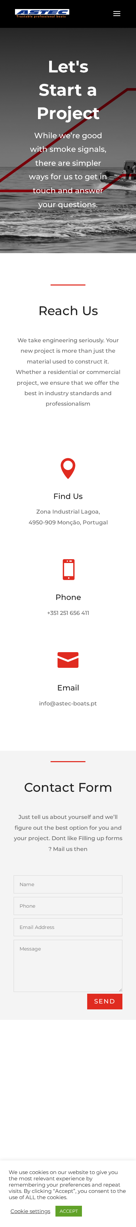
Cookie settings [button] (30, 1211)
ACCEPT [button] (69, 1211)
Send (104, 1001)
